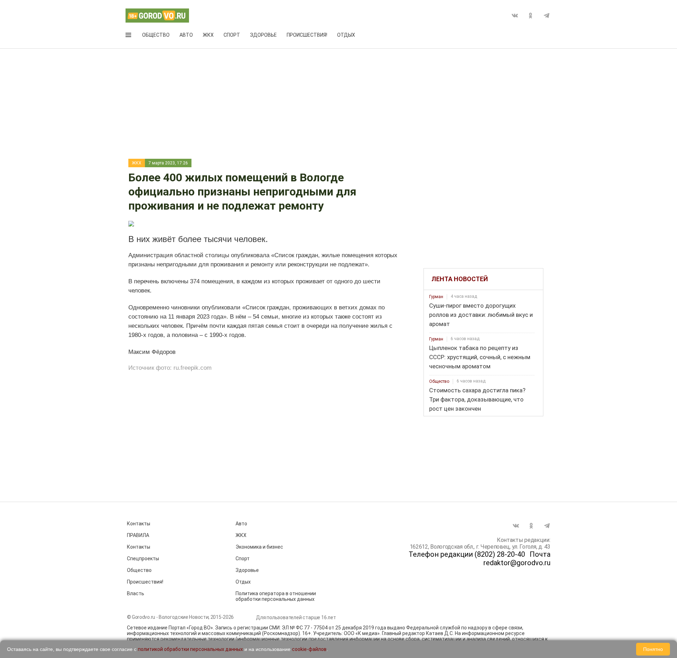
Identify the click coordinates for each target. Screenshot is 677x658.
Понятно (653, 649)
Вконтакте (515, 15)
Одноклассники (530, 15)
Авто (186, 35)
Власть (135, 593)
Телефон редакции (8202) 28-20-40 (467, 554)
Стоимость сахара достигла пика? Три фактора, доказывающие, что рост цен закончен (477, 399)
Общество (156, 35)
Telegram (546, 15)
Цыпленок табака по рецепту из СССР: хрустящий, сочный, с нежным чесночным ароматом (479, 357)
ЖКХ (208, 35)
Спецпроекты (143, 558)
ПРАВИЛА (138, 535)
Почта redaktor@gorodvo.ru (516, 558)
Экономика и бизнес (259, 547)
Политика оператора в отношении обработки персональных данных (276, 596)
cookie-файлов (309, 649)
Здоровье (263, 35)
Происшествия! (307, 35)
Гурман (436, 296)
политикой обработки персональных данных (190, 649)
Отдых (346, 35)
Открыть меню (129, 36)
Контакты (138, 523)
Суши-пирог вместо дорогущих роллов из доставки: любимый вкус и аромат (481, 314)
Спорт (232, 35)
